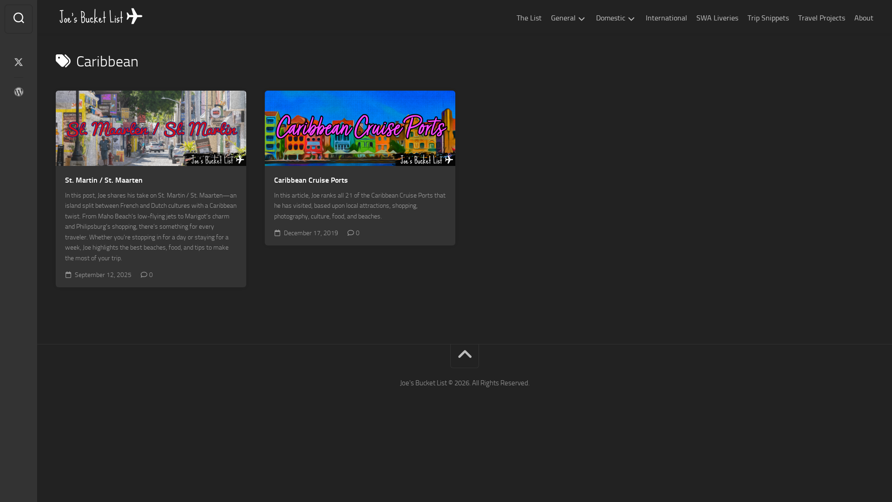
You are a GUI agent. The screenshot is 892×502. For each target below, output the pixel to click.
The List (529, 17)
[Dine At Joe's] (18, 92)
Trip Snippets (768, 17)
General (563, 17)
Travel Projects (821, 17)
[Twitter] (18, 62)
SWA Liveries (717, 17)
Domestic (610, 17)
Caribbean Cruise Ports (311, 180)
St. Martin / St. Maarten (104, 180)
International (666, 17)
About (863, 17)
